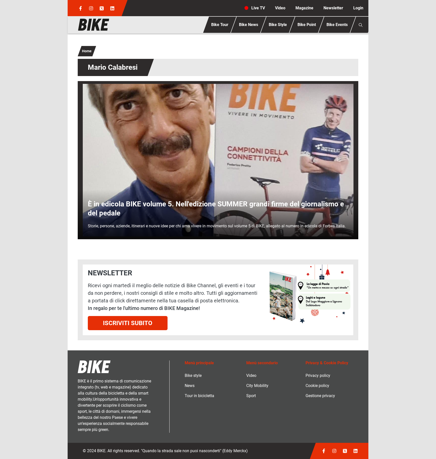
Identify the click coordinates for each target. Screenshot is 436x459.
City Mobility (257, 385)
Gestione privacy (320, 395)
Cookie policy (317, 385)
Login (358, 8)
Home (87, 51)
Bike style (193, 375)
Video (280, 8)
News (190, 385)
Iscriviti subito (127, 323)
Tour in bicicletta (199, 395)
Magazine (304, 8)
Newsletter (333, 8)
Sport (251, 395)
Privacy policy (318, 375)
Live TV (258, 8)
